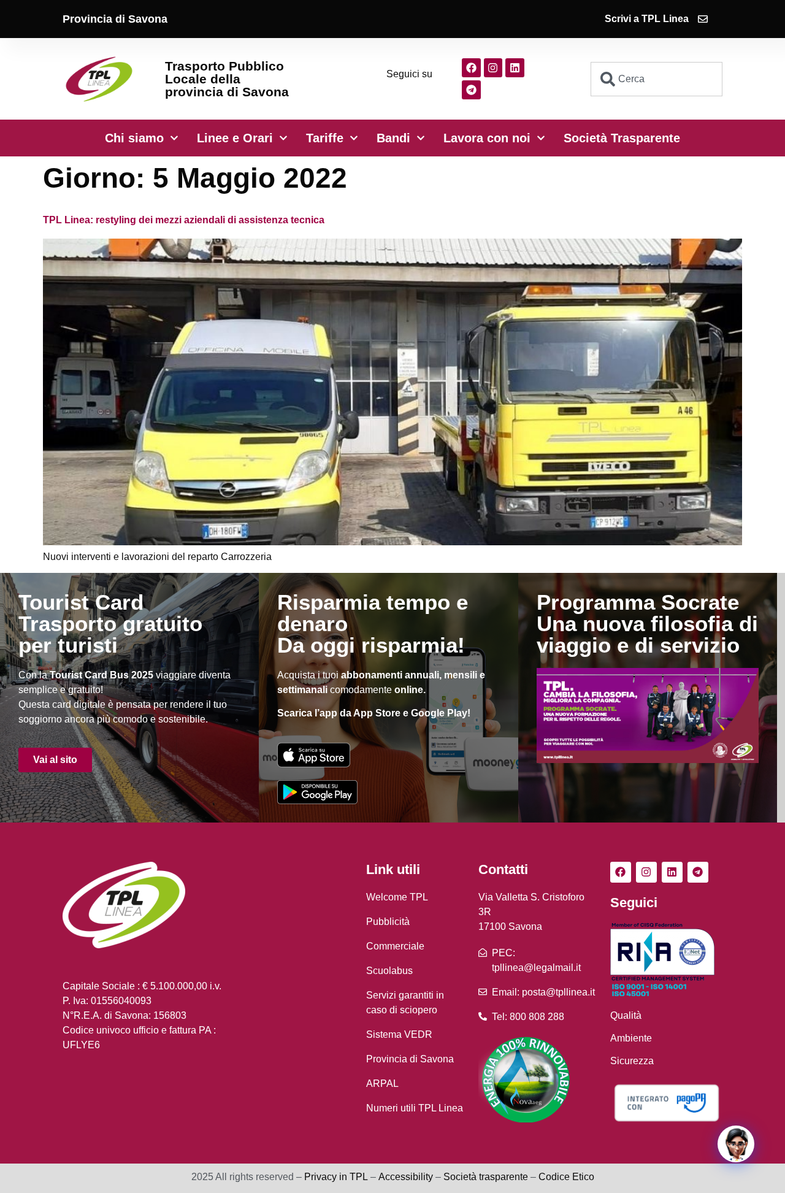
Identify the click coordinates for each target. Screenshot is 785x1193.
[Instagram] (493, 67)
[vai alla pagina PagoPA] (666, 1102)
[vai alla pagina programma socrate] (648, 715)
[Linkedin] (514, 67)
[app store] (313, 754)
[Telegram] (471, 89)
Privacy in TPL (336, 1177)
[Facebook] (471, 67)
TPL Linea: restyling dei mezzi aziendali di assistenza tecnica (183, 220)
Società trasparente (485, 1177)
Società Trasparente (622, 138)
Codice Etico (566, 1177)
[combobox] (656, 79)
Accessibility (405, 1177)
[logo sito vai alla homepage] (99, 78)
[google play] (317, 792)
